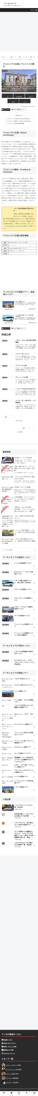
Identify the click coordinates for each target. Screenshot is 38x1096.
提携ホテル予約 (9, 1050)
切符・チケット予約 (10, 1046)
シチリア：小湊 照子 (12, 1082)
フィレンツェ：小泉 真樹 (13, 1069)
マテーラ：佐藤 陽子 (12, 1078)
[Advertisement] (19, 31)
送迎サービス (8, 1040)
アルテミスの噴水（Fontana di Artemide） (20, 121)
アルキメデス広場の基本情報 (16, 123)
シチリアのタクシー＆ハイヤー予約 (15, 226)
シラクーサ (7, 109)
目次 (16, 115)
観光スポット (22, 109)
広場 (14, 109)
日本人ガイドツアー (9, 1043)
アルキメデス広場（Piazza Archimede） (19, 118)
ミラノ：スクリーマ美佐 (13, 1065)
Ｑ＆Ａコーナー (8, 1053)
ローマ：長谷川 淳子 (12, 1074)
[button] (33, 10)
